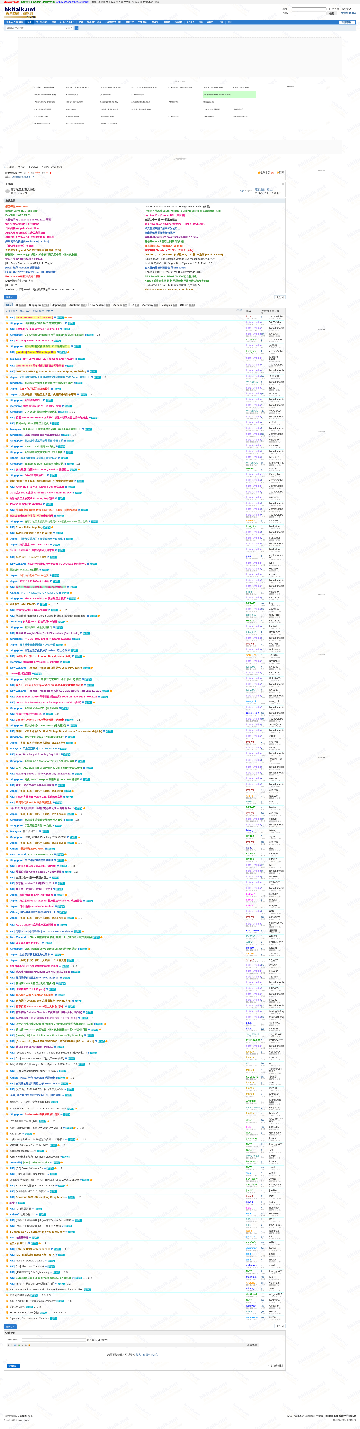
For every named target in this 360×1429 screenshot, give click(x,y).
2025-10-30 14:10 (275, 448)
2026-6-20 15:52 (275, 347)
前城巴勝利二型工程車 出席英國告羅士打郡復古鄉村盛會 (42, 481)
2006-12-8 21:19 (275, 1256)
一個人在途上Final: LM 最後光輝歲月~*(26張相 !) (172, 285)
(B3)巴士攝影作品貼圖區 (139, 87)
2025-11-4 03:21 (274, 436)
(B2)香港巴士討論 (106, 87)
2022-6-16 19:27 (275, 781)
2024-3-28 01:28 (275, 652)
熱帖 (35, 311)
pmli (248, 556)
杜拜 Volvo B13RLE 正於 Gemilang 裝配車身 (49, 358)
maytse (273, 899)
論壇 (30, 22)
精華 (41, 311)
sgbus (272, 836)
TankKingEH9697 (276, 1070)
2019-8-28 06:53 (275, 913)
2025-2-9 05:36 (274, 551)
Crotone (250, 1282)
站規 (157, 2)
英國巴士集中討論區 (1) (29, 714)
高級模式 (252, 1345)
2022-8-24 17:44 (275, 732)
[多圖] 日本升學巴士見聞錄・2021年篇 (41, 791)
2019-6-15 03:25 (275, 1013)
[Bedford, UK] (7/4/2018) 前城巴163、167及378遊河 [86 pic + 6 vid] (184, 254)
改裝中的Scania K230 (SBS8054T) (44, 737)
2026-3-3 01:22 (274, 396)
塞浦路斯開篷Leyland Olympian (38, 458)
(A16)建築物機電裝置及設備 (140, 102)
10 (262, 376)
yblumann (251, 1248)
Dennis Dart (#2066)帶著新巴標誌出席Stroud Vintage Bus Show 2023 (56, 696)
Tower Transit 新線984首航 (40, 446)
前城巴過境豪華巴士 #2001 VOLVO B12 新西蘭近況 (57, 563)
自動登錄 (334, 8)
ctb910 (250, 947)
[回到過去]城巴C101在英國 (31, 1191)
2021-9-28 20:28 (275, 798)
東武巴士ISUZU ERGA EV (34, 544)
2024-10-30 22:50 (275, 577)
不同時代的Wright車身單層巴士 (34, 802)
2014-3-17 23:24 (275, 1115)
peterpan (274, 1094)
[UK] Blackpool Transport (30, 1266)
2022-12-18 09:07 (275, 721)
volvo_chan (252, 1155)
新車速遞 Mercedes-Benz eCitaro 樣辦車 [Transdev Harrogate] (51, 615)
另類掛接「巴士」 (265, 189)
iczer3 (272, 1138)
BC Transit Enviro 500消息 (24, 1312)
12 (262, 334)
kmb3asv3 (252, 1161)
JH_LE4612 (252, 1034)
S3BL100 (251, 655)
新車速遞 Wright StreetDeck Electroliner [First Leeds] (47, 633)
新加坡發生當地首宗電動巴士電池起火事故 (49, 383)
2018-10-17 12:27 (275, 979)
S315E (250, 953)
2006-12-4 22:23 (275, 1268)
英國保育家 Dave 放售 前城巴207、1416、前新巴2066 (46, 510)
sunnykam (275, 1184)
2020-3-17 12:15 (275, 850)
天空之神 (274, 376)
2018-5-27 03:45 (275, 1036)
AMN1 (272, 1178)
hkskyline (251, 339)
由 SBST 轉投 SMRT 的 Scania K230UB (48, 638)
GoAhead (251, 1294)
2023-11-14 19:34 (275, 680)
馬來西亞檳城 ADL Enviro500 (40, 748)
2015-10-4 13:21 (275, 1060)
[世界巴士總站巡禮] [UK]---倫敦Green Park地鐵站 (43, 1220)
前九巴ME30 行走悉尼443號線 (40, 621)
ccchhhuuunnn (276, 556)
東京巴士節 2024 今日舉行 (34, 581)
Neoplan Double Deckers (30, 1260)
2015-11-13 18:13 (275, 1054)
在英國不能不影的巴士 (28, 943)
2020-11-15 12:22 (275, 821)
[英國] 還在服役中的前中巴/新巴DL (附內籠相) (31, 272)
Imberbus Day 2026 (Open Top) (34, 317)
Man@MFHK (276, 462)
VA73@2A (275, 322)
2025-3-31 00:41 (275, 528)
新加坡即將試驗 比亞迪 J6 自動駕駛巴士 (47, 346)
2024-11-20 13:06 (275, 565)
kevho (249, 1202)
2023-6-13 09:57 (275, 704)
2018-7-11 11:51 (274, 1025)
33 (262, 1277)
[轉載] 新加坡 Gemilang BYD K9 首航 (45, 837)
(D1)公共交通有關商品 (138, 109)
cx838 (272, 422)
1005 (272, 1202)
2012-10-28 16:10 (275, 1123)
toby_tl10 (251, 614)
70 (262, 1311)
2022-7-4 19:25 (274, 763)
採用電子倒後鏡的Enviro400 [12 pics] (27, 241)
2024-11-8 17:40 (274, 571)
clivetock (274, 439)
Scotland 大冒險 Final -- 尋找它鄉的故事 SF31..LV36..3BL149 (40, 289)
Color (11, 1345)
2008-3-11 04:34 (274, 1169)
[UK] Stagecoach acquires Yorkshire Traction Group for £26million (46, 1289)
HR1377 (274, 778)
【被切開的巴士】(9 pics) (19, 245)
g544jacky (275, 1132)
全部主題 (10, 311)
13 (262, 609)
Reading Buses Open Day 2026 (34, 340)
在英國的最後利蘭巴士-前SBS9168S (165, 267)
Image (15, 1345)
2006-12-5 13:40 (275, 1262)
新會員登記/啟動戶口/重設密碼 (38, 2)
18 (262, 1213)
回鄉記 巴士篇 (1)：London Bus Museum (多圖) (43, 656)
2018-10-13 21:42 (275, 985)
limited (273, 626)
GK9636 (274, 1213)
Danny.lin (274, 474)
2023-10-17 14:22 (275, 686)
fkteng (272, 747)
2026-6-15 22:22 (275, 353)
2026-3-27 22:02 (275, 384)
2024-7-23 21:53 (275, 611)
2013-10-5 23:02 (275, 1065)
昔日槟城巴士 (30, 831)
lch (271, 1236)
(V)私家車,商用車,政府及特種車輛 (215, 94)
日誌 (201, 22)
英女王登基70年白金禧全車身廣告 (35, 785)
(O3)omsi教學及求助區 (240, 116)
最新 (22, 311)
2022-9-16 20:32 (275, 727)
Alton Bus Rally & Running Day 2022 (38, 754)
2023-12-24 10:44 (275, 675)
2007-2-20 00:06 (275, 1239)
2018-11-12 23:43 (275, 961)
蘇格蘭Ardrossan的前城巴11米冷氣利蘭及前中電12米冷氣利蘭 (41, 254)
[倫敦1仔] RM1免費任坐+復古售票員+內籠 (39, 1089)
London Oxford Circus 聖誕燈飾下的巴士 (40, 719)
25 (262, 411)
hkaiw (272, 807)
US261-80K (252, 713)
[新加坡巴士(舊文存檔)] (7, 191)
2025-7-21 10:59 (275, 494)
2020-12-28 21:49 (275, 815)
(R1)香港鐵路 (39, 116)
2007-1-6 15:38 (274, 1244)
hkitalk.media (253, 322)
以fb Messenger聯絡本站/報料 (73, 2)
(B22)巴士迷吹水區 (137, 94)
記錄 (230, 22)
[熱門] (115, 87)
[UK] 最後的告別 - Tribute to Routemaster (33, 1301)
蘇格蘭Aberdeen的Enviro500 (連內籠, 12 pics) (172, 237)
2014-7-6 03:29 (274, 1110)
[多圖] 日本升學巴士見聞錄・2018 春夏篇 (43, 960)
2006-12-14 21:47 (275, 1250)
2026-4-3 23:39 (274, 378)
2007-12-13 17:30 (275, 1181)
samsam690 (253, 1107)
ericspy (250, 1288)
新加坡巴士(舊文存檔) (23, 189)
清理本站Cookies (304, 1415)
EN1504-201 (276, 942)
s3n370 (273, 655)
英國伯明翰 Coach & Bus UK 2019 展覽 (28, 219)
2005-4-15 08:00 (275, 1314)
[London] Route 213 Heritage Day (36, 352)
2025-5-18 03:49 (275, 517)
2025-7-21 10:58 (275, 488)
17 (262, 520)
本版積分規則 (275, 1365)
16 (262, 393)
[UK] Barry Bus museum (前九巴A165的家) (29, 263)
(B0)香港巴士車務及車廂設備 (44, 87)
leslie (272, 387)
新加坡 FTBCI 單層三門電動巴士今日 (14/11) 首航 (53, 679)
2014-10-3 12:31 (275, 1096)
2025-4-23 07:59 (275, 523)
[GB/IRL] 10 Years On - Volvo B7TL (29, 1145)
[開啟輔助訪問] (355, 2)
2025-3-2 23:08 (274, 546)
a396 (272, 1173)
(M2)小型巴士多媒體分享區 (75, 123)
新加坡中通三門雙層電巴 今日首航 (44, 440)
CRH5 (272, 736)
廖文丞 (273, 1076)
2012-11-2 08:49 (274, 1129)
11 (262, 463)
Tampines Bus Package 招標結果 (44, 463)
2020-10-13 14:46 (275, 827)
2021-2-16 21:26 (275, 809)
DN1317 (274, 947)
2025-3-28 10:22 (275, 534)
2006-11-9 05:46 (274, 1285)
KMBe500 (274, 632)
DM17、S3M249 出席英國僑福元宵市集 (32, 550)
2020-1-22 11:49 (274, 879)
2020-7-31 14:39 (275, 838)
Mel (271, 1277)
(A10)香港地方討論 (72, 102)
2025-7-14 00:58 (275, 505)
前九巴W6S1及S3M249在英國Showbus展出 (41, 587)
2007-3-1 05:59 (274, 1233)
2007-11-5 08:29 (274, 1192)
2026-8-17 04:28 (275, 319)
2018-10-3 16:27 (275, 996)
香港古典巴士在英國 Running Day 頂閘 (32, 498)
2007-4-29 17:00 (275, 1227)
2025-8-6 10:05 (274, 482)
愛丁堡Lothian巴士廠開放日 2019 (35, 883)
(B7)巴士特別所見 (72, 94)
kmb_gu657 (276, 1144)
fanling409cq (276, 1011)
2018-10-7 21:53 (275, 990)
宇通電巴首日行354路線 (38, 825)
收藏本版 (267, 172)
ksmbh (250, 1196)
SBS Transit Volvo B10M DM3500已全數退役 (171, 276)
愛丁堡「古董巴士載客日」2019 (34, 889)
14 (262, 876)
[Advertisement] (180, 57)
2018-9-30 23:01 (275, 1008)
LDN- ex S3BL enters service (33, 1249)
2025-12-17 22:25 (275, 407)
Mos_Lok (251, 701)
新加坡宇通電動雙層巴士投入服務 (44, 819)
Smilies (29, 1345)
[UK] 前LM (11, 285)
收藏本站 (148, 2)
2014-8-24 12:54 (275, 1104)
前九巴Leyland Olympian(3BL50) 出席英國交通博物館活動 (49, 685)
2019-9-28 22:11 (274, 884)
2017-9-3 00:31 (274, 1048)
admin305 (17, 176)
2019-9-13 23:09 (275, 896)
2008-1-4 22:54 (274, 1175)
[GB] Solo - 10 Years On (29, 1168)
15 (262, 1167)
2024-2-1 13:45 (274, 663)
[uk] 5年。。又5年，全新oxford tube (30, 1101)
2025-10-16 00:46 (275, 459)
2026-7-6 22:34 (274, 336)
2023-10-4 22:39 (275, 692)
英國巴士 (156, 22)
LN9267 (273, 333)
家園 (81, 22)
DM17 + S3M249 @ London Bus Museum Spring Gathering (51, 371)
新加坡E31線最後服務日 (38, 627)
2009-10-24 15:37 (275, 1152)
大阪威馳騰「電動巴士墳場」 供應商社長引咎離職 (48, 394)
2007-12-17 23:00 (275, 1187)
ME (271, 801)
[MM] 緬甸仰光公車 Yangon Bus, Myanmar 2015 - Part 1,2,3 (178, 263)
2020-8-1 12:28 (274, 832)
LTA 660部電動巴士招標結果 (41, 411)
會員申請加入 (348, 13)
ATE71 (250, 801)
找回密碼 (346, 8)
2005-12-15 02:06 (275, 1296)
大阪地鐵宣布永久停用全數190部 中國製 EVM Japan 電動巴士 (55, 377)
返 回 (281, 297)
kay (271, 603)
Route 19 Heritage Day (29, 527)
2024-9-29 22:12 (275, 588)
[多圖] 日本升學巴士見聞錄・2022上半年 (43, 742)
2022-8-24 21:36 (275, 738)
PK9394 (273, 970)
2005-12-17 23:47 (275, 1302)
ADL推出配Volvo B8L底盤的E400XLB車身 (29, 237)
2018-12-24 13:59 (275, 950)
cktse (272, 574)
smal (272, 1167)
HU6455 (274, 497)
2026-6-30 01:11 (274, 342)
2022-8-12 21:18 (275, 744)
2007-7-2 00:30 (274, 1204)
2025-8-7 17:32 (274, 471)
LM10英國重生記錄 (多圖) (19, 280)
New (70, 317)
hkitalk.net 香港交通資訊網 (5, 167)
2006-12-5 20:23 (275, 1273)
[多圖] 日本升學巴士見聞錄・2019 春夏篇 (43, 842)
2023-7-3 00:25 (274, 698)
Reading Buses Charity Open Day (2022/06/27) (43, 773)
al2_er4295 (275, 1294)
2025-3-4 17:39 (274, 540)
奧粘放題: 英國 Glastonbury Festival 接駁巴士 (42, 469)
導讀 (54, 22)
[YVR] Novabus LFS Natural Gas (39, 592)
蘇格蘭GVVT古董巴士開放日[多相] (164, 241)
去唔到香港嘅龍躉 (20, 1295)
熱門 (28, 311)
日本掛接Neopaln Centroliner (22, 228)
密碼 (285, 13)
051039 (273, 568)
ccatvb (273, 818)
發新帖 (9, 297)
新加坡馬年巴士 (33, 400)
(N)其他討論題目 (209, 102)
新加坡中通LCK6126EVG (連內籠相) (45, 725)
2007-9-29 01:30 (275, 1198)
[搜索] (76, 28)
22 (262, 865)
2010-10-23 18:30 (275, 1135)
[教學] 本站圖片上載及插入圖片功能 (111, 2)
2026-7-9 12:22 (274, 330)
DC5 (271, 1196)
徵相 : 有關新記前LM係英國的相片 (35, 1283)
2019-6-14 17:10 (275, 1019)
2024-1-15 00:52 (275, 669)
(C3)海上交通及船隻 (107, 109)
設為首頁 (137, 2)
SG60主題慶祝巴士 (35, 475)
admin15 (274, 1230)
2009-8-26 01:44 (275, 1158)
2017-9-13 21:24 (275, 1079)
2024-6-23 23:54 (275, 617)
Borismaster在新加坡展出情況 (22, 276)
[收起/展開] (283, 184)
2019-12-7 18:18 (275, 867)
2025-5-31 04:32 (275, 511)
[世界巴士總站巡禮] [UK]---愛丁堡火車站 (38, 1226)
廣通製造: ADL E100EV (23, 604)
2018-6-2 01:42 (274, 1042)
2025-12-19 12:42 (275, 413)
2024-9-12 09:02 (275, 605)
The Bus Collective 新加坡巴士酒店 (45, 598)
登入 (138, 1354)
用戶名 (285, 9)
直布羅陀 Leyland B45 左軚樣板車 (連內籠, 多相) (33, 250)
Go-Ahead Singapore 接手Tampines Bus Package (54, 334)
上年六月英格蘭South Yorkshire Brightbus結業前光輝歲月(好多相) (183, 210)
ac (247, 1063)
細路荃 (273, 930)
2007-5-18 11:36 (274, 1221)
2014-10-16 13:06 (275, 1085)
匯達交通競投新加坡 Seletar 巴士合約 (46, 650)
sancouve (274, 917)
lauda (249, 847)
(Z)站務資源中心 (237, 109)
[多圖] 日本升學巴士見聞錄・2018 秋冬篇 (43, 918)
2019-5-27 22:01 (275, 919)
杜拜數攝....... (27, 1214)
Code (25, 1345)
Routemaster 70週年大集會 (32, 610)
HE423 (250, 620)
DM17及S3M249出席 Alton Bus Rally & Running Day (41, 492)
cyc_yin (250, 643)
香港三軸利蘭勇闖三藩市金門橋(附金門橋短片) (36, 1127)
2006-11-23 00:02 (275, 1279)
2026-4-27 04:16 (275, 367)
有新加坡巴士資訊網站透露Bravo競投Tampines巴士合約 (56, 521)
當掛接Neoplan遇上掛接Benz (22, 224)
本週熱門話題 (11, 2)
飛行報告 (190, 22)
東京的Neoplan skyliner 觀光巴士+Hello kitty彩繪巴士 (176, 224)
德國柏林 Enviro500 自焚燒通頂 (41, 662)
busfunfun (274, 1113)
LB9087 (250, 893)
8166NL (273, 936)
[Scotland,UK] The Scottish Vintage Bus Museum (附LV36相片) (180, 259)
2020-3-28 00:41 (275, 844)
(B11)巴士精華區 (106, 94)
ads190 (273, 795)
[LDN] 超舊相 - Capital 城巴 (31, 1174)
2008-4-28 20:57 (275, 1164)
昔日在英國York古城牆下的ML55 (24, 259)
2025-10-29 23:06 (275, 442)
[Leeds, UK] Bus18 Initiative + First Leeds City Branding (49, 1035)
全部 (8, 305)
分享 (221, 22)
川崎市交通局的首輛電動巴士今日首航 (41, 538)
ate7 (271, 1288)
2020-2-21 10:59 (275, 861)
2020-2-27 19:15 (275, 856)
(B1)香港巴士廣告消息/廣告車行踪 (77, 87)
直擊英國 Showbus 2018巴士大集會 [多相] (169, 250)
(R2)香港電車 (70, 116)
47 (262, 1294)
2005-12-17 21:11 (275, 1291)
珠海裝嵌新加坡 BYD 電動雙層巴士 (44, 323)
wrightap (251, 1100)
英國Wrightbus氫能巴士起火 (32, 423)
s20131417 (275, 597)
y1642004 (274, 1051)
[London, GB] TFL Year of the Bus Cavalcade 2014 (173, 272)
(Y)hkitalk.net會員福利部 (211, 109)
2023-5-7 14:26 (274, 715)
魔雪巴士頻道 (275, 760)
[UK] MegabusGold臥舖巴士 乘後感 (36, 1071)
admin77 (29, 176)
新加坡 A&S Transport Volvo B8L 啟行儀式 (49, 761)
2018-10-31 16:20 (275, 973)
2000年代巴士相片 (113, 22)
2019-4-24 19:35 (275, 933)
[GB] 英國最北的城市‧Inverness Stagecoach (34, 1156)
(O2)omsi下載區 (208, 116)
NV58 (249, 1144)
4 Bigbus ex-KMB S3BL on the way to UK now (37, 1231)
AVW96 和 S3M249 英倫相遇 (26, 504)
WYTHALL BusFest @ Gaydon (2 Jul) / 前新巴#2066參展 (49, 767)
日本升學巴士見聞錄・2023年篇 (38, 644)
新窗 (239, 310)
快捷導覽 (346, 22)
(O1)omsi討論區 (174, 116)
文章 (67, 27)
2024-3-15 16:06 (275, 640)
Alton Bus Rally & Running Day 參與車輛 (40, 486)
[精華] (119, 87)
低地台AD (274, 1022)
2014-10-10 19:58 (275, 1090)
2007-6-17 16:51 (275, 1210)
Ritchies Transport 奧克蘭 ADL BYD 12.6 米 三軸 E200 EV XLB (64, 690)
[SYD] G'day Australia (36, 1162)
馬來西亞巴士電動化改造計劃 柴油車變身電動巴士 (52, 429)
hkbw (249, 316)
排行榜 (167, 22)
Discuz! (22, 1415)
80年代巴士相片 (67, 22)
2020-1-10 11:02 (274, 908)
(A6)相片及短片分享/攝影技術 (44, 102)
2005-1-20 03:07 (275, 1319)
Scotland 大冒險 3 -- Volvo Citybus (35, 1185)
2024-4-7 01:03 (274, 628)
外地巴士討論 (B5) (51, 167)
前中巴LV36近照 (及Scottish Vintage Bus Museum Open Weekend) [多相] (59, 731)
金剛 (271, 1150)
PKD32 (273, 999)
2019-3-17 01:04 (275, 938)
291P (272, 847)
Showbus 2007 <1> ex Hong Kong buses (169, 289)
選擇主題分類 (12, 1340)
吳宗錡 (273, 345)
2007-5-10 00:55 (275, 1216)
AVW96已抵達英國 (20, 673)
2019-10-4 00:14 (275, 873)
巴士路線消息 (42, 22)
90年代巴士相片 (94, 22)
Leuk (249, 1022)
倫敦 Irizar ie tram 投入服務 (31, 557)
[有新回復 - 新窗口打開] (7, 317)
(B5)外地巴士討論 (238, 87)
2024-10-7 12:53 (275, 582)
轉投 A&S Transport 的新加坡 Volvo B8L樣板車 (52, 779)
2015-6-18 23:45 (275, 1073)
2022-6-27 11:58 (274, 775)
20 (262, 603)
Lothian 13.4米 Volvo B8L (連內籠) (165, 215)
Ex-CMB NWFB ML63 (18, 215)
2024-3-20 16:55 (275, 634)
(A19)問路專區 (173, 102)
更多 (48, 311)
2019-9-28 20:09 (275, 890)
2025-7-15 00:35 (275, 500)
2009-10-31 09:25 (275, 1146)
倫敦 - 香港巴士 (18, 1243)
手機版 (319, 1415)
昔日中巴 (130, 22)
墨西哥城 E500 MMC (17, 206)
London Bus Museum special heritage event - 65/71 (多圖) (177, 206)
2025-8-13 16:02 (275, 476)
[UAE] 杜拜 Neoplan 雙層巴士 (22, 267)
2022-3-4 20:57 (274, 792)
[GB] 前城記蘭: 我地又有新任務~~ (35, 1254)
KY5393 (250, 666)
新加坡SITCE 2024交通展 (24, 569)
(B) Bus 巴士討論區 (14, 22)
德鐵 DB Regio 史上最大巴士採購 (42, 406)
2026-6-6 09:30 (274, 361)
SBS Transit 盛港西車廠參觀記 (42, 434)
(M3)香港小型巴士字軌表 (108, 123)
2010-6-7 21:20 (274, 1141)
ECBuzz (273, 393)
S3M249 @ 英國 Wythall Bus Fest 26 (37, 329)
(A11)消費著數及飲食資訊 (109, 102)
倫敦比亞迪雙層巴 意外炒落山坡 (34, 533)
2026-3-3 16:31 (274, 390)
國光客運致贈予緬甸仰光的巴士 (162, 228)
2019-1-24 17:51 (275, 944)
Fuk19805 (275, 537)
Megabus (251, 1277)
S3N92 (273, 965)
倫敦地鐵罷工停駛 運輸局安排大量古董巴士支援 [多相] (46, 1018)
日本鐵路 (178, 22)
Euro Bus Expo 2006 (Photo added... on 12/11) (43, 1278)
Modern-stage (274, 357)
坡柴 (12, 1202)
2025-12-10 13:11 (275, 419)
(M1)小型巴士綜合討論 (42, 123)
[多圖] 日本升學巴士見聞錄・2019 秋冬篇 (43, 814)
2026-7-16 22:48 (275, 324)
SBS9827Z (252, 1076)
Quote (22, 1345)
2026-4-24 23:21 (275, 373)
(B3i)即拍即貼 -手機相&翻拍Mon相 (180, 87)
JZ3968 (273, 953)
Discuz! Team (22, 1420)
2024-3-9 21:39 (274, 646)
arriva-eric (251, 1265)
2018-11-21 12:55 (275, 967)
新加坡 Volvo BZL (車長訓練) (22, 210)
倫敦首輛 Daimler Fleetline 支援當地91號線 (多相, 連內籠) (49, 1012)
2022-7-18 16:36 (275, 755)
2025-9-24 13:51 (275, 465)
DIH (271, 562)
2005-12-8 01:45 (275, 1308)
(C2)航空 (69, 109)
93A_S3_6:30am (276, 1120)
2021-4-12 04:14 (275, 804)
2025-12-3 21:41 (275, 424)
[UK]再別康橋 (23, 1208)
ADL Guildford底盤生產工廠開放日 (25, 232)
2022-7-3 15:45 (274, 769)
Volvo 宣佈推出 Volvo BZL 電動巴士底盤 (39, 796)
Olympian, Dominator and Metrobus (30, 1318)
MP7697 (274, 457)
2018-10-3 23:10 (275, 1002)
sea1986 (274, 1126)
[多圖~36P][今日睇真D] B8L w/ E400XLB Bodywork (44, 931)
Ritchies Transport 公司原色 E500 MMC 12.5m (55, 667)
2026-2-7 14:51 (274, 401)
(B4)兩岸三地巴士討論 (210, 87)
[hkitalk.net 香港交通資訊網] (20, 11)
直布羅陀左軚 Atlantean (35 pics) (164, 245)
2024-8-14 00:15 (275, 600)
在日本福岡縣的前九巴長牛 (35, 388)
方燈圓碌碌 (22, 1237)
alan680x (251, 1242)
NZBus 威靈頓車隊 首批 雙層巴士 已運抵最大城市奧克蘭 (177, 280)
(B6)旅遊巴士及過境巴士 (42, 94)
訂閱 (281, 172)
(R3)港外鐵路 (104, 116)
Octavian (251, 1305)
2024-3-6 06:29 (274, 657)
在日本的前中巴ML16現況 (34, 575)
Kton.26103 (252, 930)
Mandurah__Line (276, 1100)
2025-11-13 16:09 (275, 430)
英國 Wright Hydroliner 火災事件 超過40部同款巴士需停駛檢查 (52, 417)
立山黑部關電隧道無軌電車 (160, 232)
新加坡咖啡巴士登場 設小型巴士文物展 (31, 515)
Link (18, 1345)
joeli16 (249, 1190)
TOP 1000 (143, 22)
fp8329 (250, 1051)
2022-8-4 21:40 (274, 750)
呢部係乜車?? (17, 1306)
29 (262, 965)
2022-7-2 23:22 (274, 786)
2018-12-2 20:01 (275, 956)
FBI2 (248, 1126)
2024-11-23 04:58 (275, 559)
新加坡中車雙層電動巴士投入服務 (44, 452)
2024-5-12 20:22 (275, 623)
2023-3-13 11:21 (274, 709)
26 (262, 1127)
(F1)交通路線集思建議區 (42, 109)
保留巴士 (211, 22)
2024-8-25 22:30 (275, 594)
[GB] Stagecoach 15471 (23, 1151)
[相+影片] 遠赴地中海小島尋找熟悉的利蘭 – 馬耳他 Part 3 (42, 808)
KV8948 (250, 853)
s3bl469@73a (276, 923)
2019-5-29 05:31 (275, 927)
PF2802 (273, 876)
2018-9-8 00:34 (274, 1031)
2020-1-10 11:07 (274, 902)
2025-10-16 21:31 (275, 453)
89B (271, 911)
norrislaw (274, 1207)
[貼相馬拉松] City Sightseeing (32, 1272)
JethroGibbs (276, 316)
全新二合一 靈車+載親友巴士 (161, 219)
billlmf (249, 591)
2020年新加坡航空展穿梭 (39, 860)
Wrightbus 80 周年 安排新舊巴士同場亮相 (40, 365)
